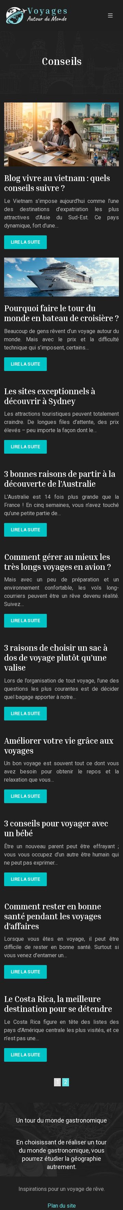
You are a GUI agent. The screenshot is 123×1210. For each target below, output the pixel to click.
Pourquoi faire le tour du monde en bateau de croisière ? (61, 313)
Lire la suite (25, 242)
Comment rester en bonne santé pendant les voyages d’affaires (52, 916)
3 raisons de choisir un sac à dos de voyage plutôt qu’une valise (56, 657)
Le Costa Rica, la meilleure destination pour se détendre (58, 1004)
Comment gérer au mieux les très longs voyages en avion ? (57, 562)
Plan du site (61, 1205)
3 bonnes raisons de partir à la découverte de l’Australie (59, 479)
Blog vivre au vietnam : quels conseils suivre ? (57, 183)
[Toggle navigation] (110, 15)
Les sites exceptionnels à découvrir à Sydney (49, 396)
